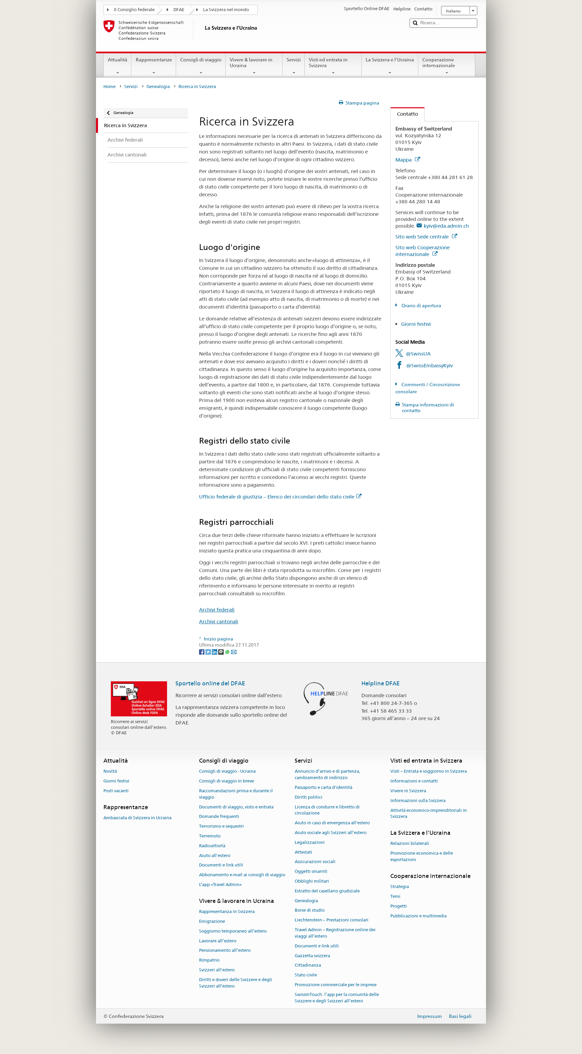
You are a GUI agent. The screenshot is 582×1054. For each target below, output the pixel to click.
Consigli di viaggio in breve (226, 781)
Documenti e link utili (221, 865)
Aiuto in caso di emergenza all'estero (332, 822)
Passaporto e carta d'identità (323, 787)
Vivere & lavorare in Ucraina (251, 62)
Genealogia (158, 86)
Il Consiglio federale (134, 9)
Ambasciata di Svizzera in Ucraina (137, 817)
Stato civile (306, 974)
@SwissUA (418, 353)
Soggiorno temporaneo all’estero (233, 931)
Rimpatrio (209, 960)
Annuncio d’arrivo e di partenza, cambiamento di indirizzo (327, 774)
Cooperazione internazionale (438, 62)
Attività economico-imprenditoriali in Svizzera (428, 813)
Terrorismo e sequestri (221, 826)
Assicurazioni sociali (315, 861)
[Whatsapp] (228, 651)
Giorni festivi (416, 324)
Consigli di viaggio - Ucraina (227, 771)
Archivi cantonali (218, 621)
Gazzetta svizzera (312, 955)
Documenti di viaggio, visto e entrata (236, 806)
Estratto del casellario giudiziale (327, 890)
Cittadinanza (308, 965)
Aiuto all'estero (214, 855)
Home (109, 86)
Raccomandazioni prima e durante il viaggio (236, 794)
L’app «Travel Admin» (220, 884)
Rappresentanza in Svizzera (227, 911)
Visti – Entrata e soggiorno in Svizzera (428, 771)
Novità (110, 771)
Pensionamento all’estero (225, 950)
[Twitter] (208, 651)
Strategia (399, 886)
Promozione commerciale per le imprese (336, 984)
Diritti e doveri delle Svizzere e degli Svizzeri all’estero (235, 983)
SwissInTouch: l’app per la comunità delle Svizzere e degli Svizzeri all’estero (337, 997)
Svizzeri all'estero (217, 969)
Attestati (303, 852)
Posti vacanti (116, 790)
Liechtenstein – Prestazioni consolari (331, 920)
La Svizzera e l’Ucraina (390, 59)
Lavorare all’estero (217, 940)
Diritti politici (308, 797)
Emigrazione (212, 921)
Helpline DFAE (380, 683)
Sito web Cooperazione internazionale (422, 250)
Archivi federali (216, 609)
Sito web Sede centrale (422, 236)
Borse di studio (310, 910)
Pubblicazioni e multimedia (418, 915)
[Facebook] (202, 651)
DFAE (178, 9)
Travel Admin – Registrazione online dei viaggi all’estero (335, 933)
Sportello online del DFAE (210, 683)
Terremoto (210, 835)
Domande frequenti (219, 816)
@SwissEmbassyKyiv (429, 365)
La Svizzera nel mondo (226, 9)
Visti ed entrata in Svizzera (328, 62)
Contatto (404, 114)
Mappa (404, 159)
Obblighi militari (312, 881)
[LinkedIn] (215, 651)
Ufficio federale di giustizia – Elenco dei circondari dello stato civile (276, 496)
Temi (395, 896)
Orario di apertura (420, 305)
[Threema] (221, 651)
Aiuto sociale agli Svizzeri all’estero (330, 832)
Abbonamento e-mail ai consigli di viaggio (242, 874)
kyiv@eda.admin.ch (446, 226)
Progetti (398, 906)
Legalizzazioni (310, 842)
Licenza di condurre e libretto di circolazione (327, 810)
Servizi (294, 59)
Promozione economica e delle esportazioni (421, 856)
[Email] (233, 651)
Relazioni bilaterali (409, 843)
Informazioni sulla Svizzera (418, 800)
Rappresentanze (154, 59)
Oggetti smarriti (311, 871)
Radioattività (212, 845)
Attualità (117, 59)
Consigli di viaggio (201, 59)
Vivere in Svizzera (408, 790)
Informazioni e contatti (414, 781)
